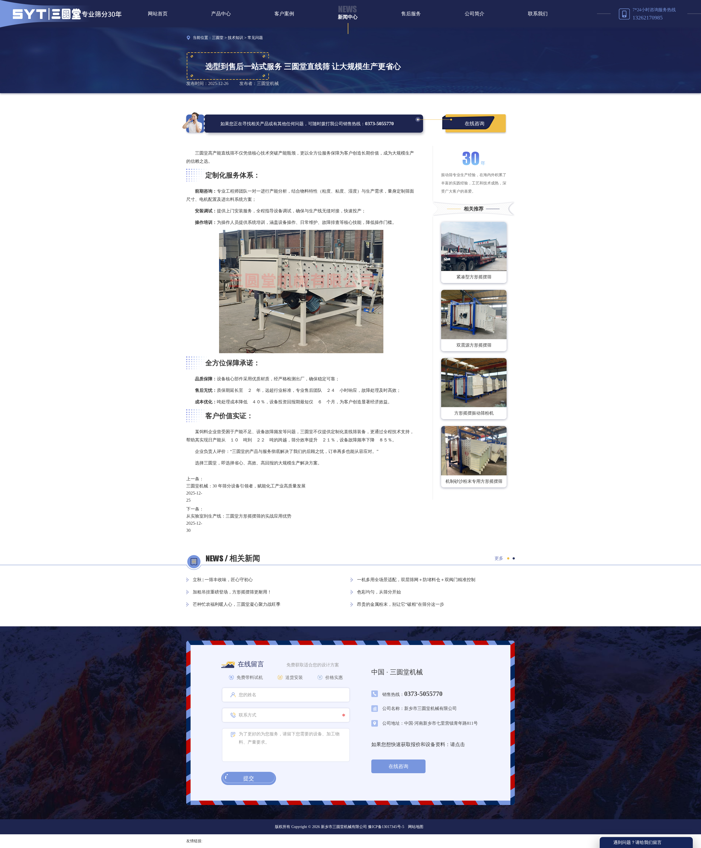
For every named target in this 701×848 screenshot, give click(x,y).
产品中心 (221, 13)
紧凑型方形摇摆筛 (474, 277)
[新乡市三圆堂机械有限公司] (67, 13)
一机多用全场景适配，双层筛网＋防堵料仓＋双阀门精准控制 (416, 579)
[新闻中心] (347, 9)
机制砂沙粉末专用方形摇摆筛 (474, 481)
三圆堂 (217, 38)
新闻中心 (348, 17)
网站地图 (415, 827)
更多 (499, 558)
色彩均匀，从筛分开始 (379, 592)
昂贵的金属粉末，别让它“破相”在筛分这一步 (400, 604)
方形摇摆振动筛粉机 (474, 413)
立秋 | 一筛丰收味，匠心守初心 (223, 579)
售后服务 (411, 13)
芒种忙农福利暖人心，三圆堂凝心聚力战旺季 (236, 604)
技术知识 (235, 38)
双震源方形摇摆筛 (474, 345)
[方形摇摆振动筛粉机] (474, 382)
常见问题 (255, 38)
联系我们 (538, 13)
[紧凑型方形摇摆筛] (474, 246)
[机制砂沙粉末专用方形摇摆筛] (474, 450)
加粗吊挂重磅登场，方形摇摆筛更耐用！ (232, 592)
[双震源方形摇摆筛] (474, 314)
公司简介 (474, 13)
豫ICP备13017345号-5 (385, 827)
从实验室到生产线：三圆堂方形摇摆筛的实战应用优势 (238, 516)
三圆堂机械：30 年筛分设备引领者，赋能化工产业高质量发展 (246, 486)
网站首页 (158, 13)
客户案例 (284, 13)
